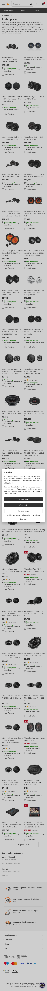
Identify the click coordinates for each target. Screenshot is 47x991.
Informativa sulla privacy (31, 515)
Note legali (23, 519)
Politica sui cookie (13, 515)
